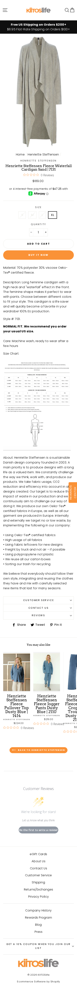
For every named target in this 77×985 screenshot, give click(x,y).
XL (52, 215)
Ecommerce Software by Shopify (38, 981)
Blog (38, 925)
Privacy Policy (38, 896)
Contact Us (38, 608)
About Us (38, 861)
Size (38, 207)
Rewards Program (38, 917)
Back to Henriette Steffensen (41, 749)
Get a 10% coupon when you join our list (38, 946)
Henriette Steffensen (43, 154)
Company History (38, 910)
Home (20, 154)
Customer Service (38, 600)
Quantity (38, 224)
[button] (72, 10)
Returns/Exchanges (38, 889)
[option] (38, 27)
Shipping (38, 882)
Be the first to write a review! (38, 830)
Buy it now (38, 255)
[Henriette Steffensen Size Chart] (37, 405)
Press (38, 932)
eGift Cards (38, 854)
